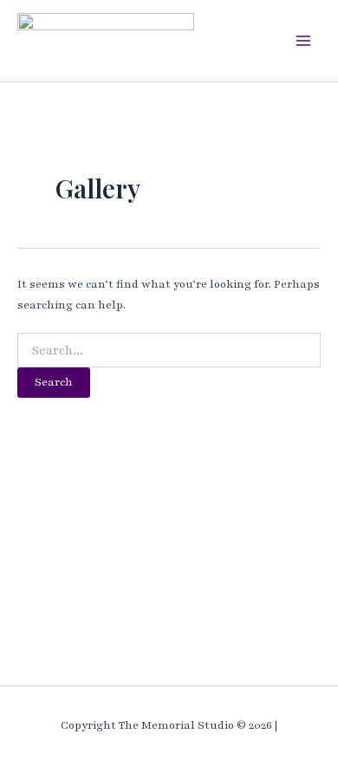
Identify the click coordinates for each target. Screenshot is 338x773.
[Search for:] (169, 351)
